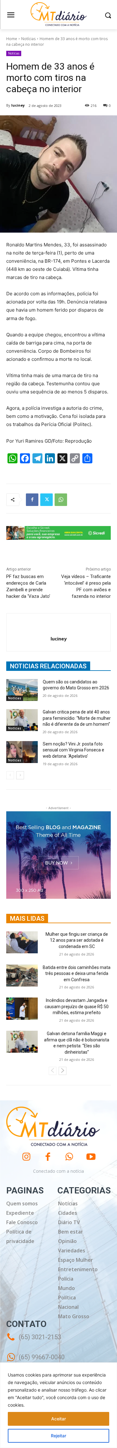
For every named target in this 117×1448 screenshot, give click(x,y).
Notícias (28, 38)
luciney (18, 105)
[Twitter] (46, 499)
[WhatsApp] (61, 499)
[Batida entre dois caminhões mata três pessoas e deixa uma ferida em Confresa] (22, 976)
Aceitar (58, 1418)
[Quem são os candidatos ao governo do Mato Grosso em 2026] (22, 690)
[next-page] (20, 775)
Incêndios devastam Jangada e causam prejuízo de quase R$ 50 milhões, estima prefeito (77, 1006)
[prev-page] (10, 775)
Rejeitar (58, 1435)
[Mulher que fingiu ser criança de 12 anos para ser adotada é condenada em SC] (22, 942)
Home (11, 38)
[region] (58, 1405)
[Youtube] (90, 1156)
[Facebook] (32, 499)
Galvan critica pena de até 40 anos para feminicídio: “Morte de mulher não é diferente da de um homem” (77, 718)
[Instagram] (26, 1156)
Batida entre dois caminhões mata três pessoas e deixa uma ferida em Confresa (76, 973)
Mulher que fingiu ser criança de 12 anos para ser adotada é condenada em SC (77, 940)
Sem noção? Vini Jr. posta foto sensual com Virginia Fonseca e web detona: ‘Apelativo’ (73, 750)
